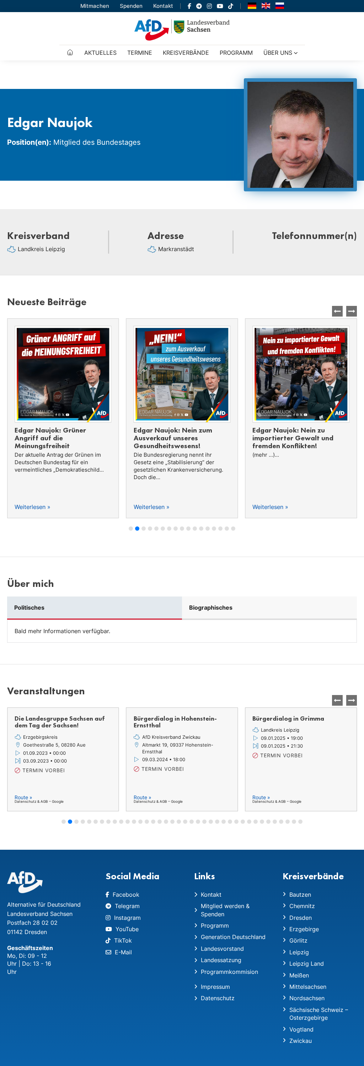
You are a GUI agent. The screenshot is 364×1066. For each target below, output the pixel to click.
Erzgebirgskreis (40, 737)
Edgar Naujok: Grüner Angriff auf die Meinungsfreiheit (50, 437)
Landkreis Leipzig (41, 249)
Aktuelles (100, 52)
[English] (266, 5)
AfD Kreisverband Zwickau (171, 737)
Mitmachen (94, 5)
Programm (236, 52)
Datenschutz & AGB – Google (39, 801)
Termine (139, 52)
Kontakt (163, 5)
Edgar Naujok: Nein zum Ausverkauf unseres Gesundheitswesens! (173, 437)
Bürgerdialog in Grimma (288, 718)
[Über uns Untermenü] (296, 53)
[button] (351, 311)
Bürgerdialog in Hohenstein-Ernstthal (175, 722)
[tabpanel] (182, 631)
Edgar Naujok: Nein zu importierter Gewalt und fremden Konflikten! (292, 437)
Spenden (131, 5)
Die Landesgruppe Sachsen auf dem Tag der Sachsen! (60, 722)
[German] (252, 5)
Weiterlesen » (32, 506)
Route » (23, 797)
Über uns (277, 52)
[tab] (94, 608)
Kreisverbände (186, 52)
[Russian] (279, 5)
